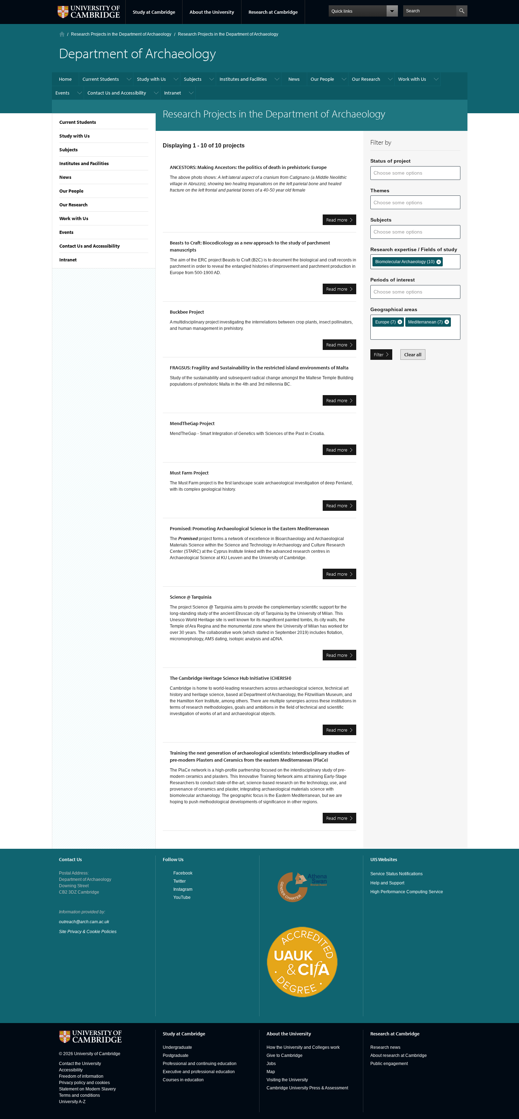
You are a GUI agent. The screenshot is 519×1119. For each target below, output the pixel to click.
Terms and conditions (79, 1095)
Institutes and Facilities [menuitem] (243, 79)
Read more (341, 221)
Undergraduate (177, 1047)
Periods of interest (392, 280)
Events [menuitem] (62, 93)
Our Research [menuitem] (366, 79)
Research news (385, 1047)
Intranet (68, 259)
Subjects (68, 149)
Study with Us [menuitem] (151, 79)
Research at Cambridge (273, 12)
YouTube (182, 897)
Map (271, 1071)
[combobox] (402, 173)
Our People (71, 191)
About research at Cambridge (398, 1055)
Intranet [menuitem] (172, 93)
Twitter (179, 881)
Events (66, 232)
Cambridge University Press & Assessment (307, 1087)
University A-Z (72, 1101)
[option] (407, 261)
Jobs (271, 1063)
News (65, 177)
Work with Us (73, 218)
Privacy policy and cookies (84, 1082)
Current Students (77, 122)
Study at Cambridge (154, 12)
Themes (379, 190)
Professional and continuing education (200, 1063)
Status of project (390, 161)
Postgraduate (176, 1055)
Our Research (73, 204)
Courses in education (183, 1079)
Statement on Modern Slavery (87, 1089)
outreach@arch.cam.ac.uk (84, 921)
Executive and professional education (199, 1071)
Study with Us (74, 136)
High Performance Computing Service (406, 891)
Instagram (182, 889)
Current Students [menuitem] (101, 79)
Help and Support (387, 883)
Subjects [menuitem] (193, 79)
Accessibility (71, 1069)
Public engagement (389, 1063)
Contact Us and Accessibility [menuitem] (117, 93)
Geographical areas (393, 309)
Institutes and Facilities (84, 163)
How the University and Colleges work (303, 1047)
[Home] (62, 34)
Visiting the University (287, 1079)
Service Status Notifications (396, 873)
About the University (212, 12)
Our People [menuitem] (322, 79)
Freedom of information (81, 1076)
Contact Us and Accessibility (89, 246)
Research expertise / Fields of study (413, 249)
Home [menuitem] (65, 79)
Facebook (182, 873)
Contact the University (80, 1063)
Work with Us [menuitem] (412, 79)
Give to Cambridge (285, 1055)
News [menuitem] (294, 79)
